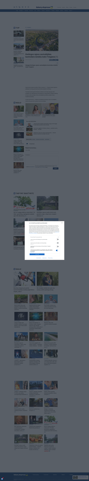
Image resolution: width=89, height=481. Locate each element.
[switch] (57, 239)
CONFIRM (37, 254)
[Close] (62, 223)
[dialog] (44, 240)
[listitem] (44, 237)
